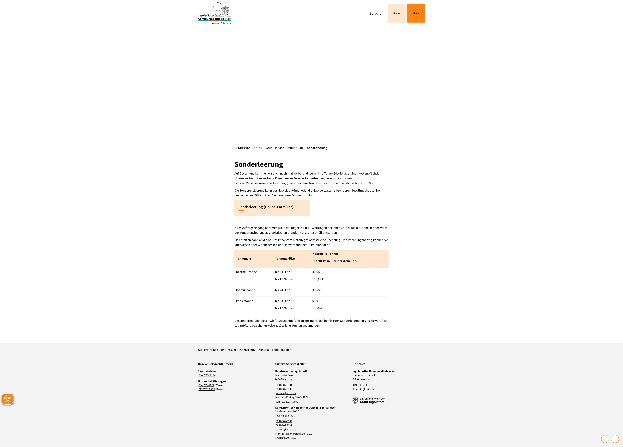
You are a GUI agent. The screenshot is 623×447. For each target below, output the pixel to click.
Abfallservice (275, 148)
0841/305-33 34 (206, 375)
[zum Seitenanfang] (615, 439)
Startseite (243, 148)
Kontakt (263, 350)
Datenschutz (247, 350)
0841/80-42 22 (206, 385)
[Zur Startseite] (224, 13)
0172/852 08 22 (206, 389)
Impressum (228, 350)
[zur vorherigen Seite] (605, 439)
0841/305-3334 (283, 385)
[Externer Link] (369, 401)
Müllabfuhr (295, 148)
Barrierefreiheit (208, 350)
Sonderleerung (317, 148)
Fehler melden (281, 350)
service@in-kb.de (285, 393)
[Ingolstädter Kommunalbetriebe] (389, 380)
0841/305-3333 (361, 385)
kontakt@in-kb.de (364, 389)
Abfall (258, 148)
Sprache (375, 13)
